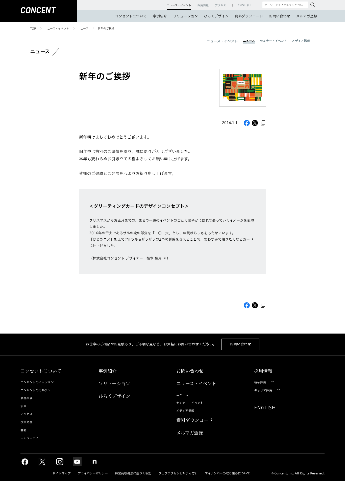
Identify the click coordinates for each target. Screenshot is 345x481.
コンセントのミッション (37, 382)
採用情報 (263, 371)
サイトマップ (62, 473)
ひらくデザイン (216, 16)
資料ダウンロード (249, 16)
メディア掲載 (301, 40)
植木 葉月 (154, 258)
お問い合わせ (279, 16)
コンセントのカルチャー (37, 390)
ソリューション (185, 16)
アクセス (26, 413)
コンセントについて (131, 16)
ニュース (83, 28)
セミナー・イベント (273, 40)
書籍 (23, 430)
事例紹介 (160, 16)
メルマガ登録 (306, 16)
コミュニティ (29, 437)
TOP (33, 28)
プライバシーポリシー (93, 473)
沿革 (23, 406)
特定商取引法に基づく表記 (133, 473)
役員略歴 (26, 421)
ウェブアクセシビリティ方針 (178, 473)
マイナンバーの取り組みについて (227, 473)
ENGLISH (265, 407)
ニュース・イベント (56, 28)
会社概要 (26, 397)
